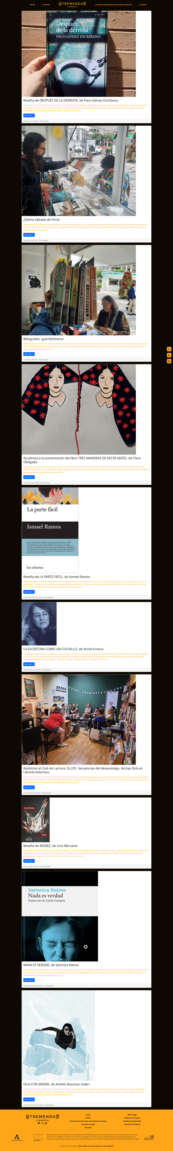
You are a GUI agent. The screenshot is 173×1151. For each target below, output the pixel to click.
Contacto (142, 5)
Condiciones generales (132, 1121)
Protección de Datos (132, 1124)
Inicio (88, 1115)
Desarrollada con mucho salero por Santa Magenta (96, 1146)
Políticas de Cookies (132, 1118)
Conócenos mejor (88, 1124)
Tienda (32, 5)
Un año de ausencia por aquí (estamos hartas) (113, 5)
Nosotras (46, 5)
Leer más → (29, 115)
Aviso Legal (132, 1115)
